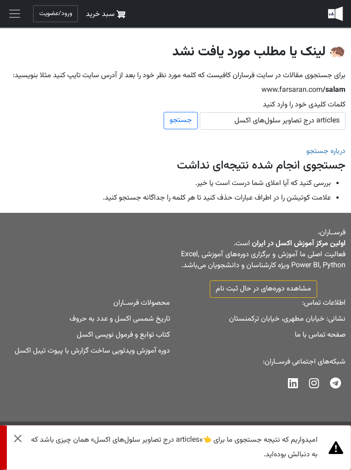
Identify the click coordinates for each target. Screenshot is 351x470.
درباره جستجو (326, 151)
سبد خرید (101, 14)
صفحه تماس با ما (320, 335)
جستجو (181, 120)
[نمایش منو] (14, 13)
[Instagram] (314, 385)
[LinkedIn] (293, 385)
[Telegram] (335, 385)
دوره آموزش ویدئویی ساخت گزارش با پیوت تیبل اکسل (92, 351)
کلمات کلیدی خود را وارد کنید (304, 105)
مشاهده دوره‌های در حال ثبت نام (263, 289)
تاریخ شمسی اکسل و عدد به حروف (119, 319)
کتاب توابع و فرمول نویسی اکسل (123, 335)
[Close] (18, 438)
